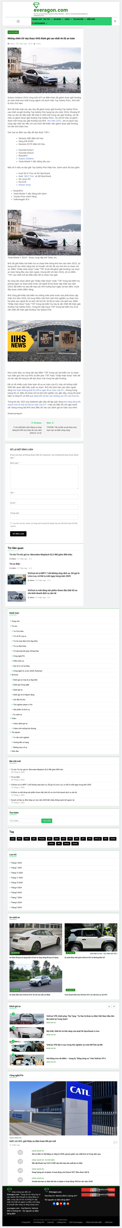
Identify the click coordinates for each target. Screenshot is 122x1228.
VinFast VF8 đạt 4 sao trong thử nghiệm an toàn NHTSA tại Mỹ (74, 1031)
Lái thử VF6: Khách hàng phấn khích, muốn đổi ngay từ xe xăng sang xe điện (80, 1058)
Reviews (57, 19)
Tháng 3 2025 (16, 863)
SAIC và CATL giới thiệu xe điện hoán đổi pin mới (32, 1141)
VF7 (83, 839)
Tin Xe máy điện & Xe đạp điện (25, 641)
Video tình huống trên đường (24, 728)
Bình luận (14, 463)
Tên (12, 493)
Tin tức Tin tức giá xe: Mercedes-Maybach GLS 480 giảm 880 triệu (40, 554)
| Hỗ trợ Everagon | (76, 1222)
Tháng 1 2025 (16, 868)
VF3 (63, 839)
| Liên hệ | (50, 1222)
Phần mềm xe (18, 661)
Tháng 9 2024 (16, 888)
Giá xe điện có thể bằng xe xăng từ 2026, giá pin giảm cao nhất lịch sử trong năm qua (66, 1154)
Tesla (56, 839)
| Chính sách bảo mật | (93, 1222)
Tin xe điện (14, 564)
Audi (12, 839)
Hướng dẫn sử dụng (21, 742)
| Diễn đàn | (109, 1222)
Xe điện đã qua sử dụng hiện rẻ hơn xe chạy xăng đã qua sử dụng (33, 957)
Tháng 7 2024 (16, 897)
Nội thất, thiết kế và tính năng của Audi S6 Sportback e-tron (72, 1017)
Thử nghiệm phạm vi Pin (22, 705)
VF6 (76, 839)
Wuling (66, 843)
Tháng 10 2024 (17, 883)
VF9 (105, 839)
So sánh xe (17, 715)
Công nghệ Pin (19, 656)
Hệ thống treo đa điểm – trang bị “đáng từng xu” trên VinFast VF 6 (76, 1045)
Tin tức (46, 19)
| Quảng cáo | (62, 1222)
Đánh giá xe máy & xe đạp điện (25, 680)
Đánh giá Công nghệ (21, 685)
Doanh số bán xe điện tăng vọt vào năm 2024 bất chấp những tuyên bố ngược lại (42, 800)
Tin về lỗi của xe (19, 636)
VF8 (89, 839)
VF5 (70, 839)
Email (13, 503)
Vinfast (51, 843)
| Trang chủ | (26, 1222)
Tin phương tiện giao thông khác (26, 651)
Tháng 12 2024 (17, 873)
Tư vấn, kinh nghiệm (21, 737)
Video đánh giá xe (20, 723)
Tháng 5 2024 (16, 907)
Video (67, 19)
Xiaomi (75, 843)
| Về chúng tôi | (39, 1222)
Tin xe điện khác (19, 646)
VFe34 (113, 839)
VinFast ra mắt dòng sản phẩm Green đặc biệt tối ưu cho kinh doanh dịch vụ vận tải (44, 792)
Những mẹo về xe (20, 747)
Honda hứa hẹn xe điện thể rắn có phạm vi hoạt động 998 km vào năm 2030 (62, 1181)
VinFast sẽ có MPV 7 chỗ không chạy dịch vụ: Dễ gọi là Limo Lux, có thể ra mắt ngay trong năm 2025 (51, 785)
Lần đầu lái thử (19, 700)
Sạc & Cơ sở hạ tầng (21, 666)
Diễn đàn (91, 19)
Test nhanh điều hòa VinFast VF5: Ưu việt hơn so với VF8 (86, 995)
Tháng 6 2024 (16, 902)
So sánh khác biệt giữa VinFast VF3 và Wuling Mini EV (85, 957)
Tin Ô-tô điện (13, 32)
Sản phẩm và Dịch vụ (21, 709)
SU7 (49, 839)
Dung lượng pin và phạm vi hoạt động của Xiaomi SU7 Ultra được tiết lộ (60, 1172)
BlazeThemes (63, 1220)
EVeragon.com (51, 10)
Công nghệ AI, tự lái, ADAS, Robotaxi (27, 671)
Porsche (41, 839)
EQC (34, 839)
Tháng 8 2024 (16, 892)
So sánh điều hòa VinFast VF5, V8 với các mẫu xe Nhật (29, 995)
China (27, 839)
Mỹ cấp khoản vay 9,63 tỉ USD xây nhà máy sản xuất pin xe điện (57, 1163)
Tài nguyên (78, 19)
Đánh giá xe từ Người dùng (23, 695)
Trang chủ (37, 19)
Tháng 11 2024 (17, 878)
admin (12, 43)
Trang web (14, 513)
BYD (19, 839)
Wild (59, 843)
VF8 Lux (97, 839)
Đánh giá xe (18, 690)
